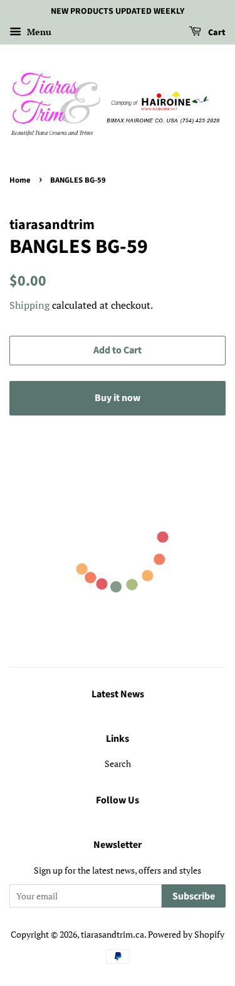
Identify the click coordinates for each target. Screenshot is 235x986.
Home (20, 180)
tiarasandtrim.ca (112, 934)
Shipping (29, 305)
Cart (216, 32)
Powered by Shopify (186, 934)
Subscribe (193, 896)
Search (118, 763)
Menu (37, 32)
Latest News (117, 694)
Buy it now (117, 398)
